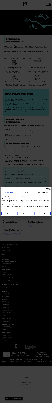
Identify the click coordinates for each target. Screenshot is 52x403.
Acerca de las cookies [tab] (43, 192)
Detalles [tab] (26, 192)
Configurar (25, 213)
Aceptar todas (42, 213)
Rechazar (9, 213)
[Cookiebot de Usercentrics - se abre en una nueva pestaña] (45, 189)
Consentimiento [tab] (9, 192)
